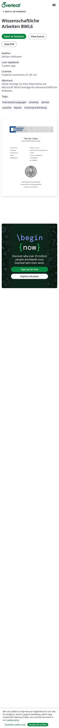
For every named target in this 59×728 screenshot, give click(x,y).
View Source (37, 36)
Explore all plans (29, 276)
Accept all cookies (38, 724)
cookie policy (13, 720)
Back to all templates (14, 11)
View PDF (9, 44)
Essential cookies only (15, 724)
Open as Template (14, 36)
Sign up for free (29, 269)
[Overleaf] (11, 5)
